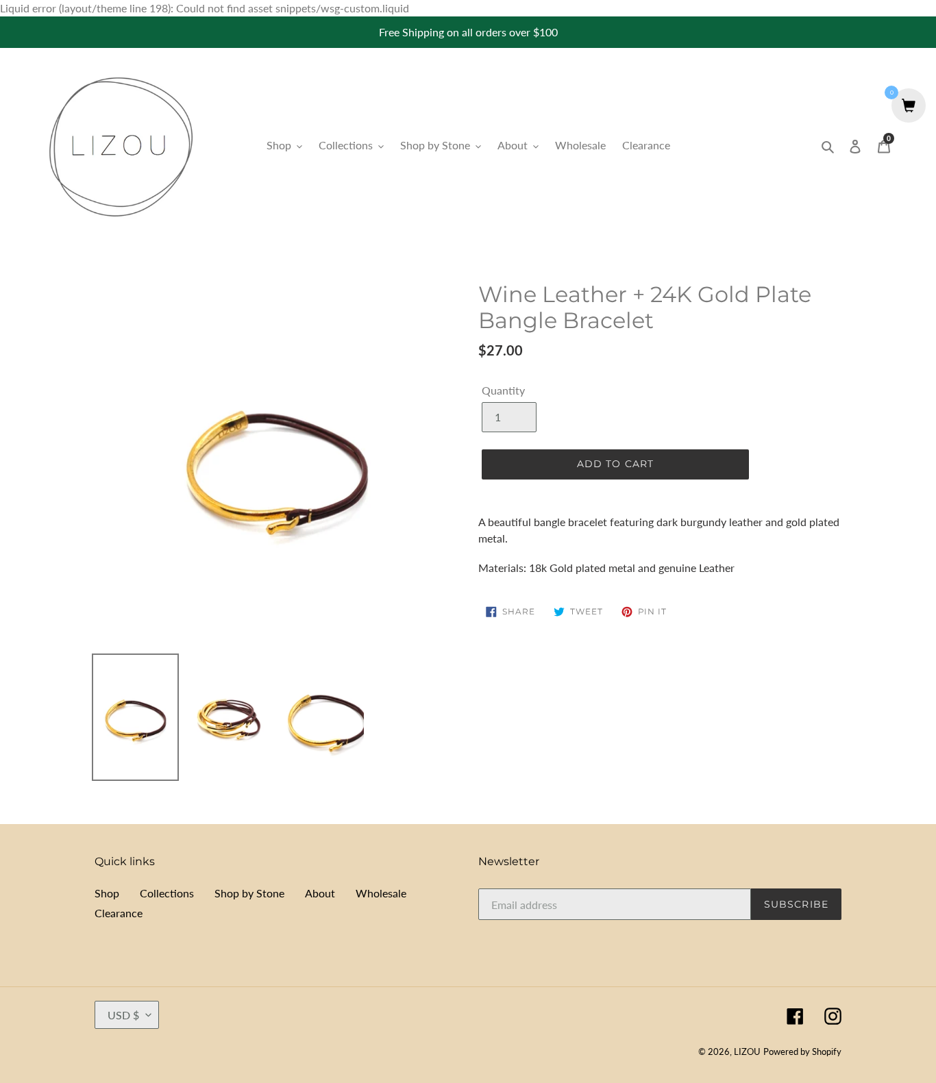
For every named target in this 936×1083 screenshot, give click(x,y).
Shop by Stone (249, 892)
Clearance (119, 912)
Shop (107, 892)
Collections (167, 892)
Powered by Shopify (802, 1051)
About (320, 892)
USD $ (123, 1014)
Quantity (503, 390)
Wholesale (381, 892)
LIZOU (747, 1051)
